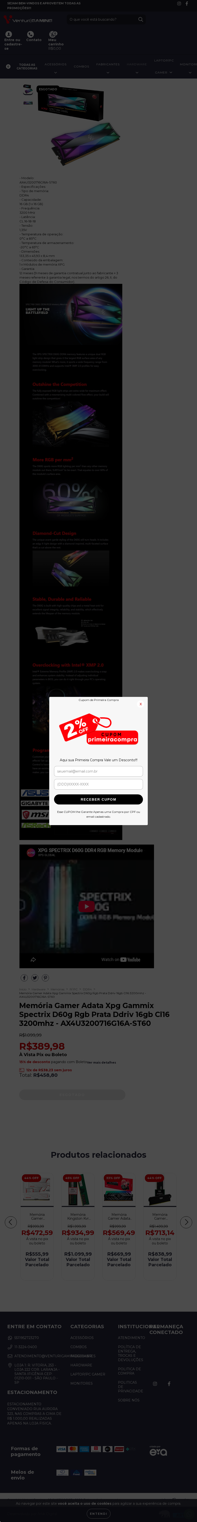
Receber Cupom (99, 799)
